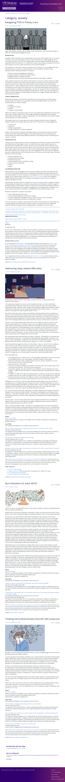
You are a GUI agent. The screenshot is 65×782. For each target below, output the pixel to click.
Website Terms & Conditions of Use (57, 779)
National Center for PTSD (36, 256)
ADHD (11, 612)
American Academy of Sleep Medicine (17, 474)
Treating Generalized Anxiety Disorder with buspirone (32, 618)
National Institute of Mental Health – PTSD (15, 219)
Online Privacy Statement (56, 772)
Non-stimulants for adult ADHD (21, 483)
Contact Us (53, 770)
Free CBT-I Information (14, 469)
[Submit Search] (14, 8)
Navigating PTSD (21, 243)
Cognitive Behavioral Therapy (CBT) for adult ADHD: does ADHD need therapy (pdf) (26, 583)
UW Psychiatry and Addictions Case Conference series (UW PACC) (24, 459)
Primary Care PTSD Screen (35, 176)
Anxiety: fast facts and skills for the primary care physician (19, 724)
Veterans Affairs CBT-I (13, 471)
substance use (24, 737)
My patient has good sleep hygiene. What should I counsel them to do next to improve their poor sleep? (31, 448)
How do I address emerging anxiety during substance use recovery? (22, 704)
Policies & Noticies (54, 774)
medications (21, 612)
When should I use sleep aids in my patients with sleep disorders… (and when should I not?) (28, 428)
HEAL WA (16, 562)
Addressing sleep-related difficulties (23, 268)
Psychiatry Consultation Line (51, 4)
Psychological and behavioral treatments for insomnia (18, 437)
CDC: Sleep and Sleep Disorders (16, 472)
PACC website (31, 253)
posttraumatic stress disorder (28, 262)
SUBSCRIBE (8, 759)
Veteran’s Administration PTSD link (14, 209)
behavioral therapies (19, 477)
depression (17, 262)
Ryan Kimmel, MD (9, 571)
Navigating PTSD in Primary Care (21, 22)
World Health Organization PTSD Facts (15, 214)
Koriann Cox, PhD (9, 418)
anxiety (12, 262)
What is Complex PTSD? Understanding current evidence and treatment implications (31, 244)
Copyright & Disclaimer (55, 776)
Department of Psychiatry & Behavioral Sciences (25, 770)
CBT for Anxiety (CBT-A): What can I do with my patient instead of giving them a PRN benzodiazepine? (30, 713)
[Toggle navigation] (61, 8)
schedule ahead (20, 748)
